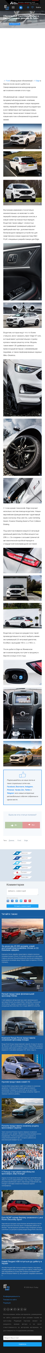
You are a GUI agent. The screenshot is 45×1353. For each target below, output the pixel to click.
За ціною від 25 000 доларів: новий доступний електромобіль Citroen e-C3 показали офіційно (20, 948)
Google (29, 901)
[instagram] (8, 1309)
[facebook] (4, 1309)
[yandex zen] (21, 1309)
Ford (8, 81)
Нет (33, 825)
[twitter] (11, 1309)
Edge (38, 81)
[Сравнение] (28, 7)
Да (15, 825)
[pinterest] (14, 1309)
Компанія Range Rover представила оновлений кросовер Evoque (18, 1039)
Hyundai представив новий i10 (16, 1082)
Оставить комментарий (22, 906)
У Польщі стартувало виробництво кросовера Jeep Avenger (18, 1173)
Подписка (22, 1344)
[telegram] (18, 1309)
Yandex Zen (19, 790)
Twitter (27, 790)
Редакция (7, 1303)
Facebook (11, 787)
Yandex (25, 901)
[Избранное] (32, 7)
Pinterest (10, 790)
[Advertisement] (22, 53)
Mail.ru (16, 901)
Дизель (11, 840)
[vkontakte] (25, 1309)
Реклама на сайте (10, 1299)
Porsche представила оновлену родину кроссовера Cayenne (20, 1127)
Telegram (10, 793)
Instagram (29, 787)
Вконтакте (20, 787)
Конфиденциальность (11, 1296)
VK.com (8, 901)
